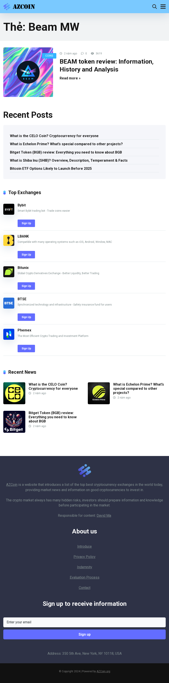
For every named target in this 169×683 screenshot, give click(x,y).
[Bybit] (8, 213)
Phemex (24, 330)
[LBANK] (8, 245)
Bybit (22, 205)
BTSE (22, 299)
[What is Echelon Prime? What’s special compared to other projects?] (99, 403)
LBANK (23, 236)
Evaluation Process (84, 577)
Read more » (70, 78)
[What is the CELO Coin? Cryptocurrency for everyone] (14, 403)
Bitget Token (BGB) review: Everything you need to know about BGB (66, 152)
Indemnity (84, 567)
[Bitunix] (8, 276)
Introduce (84, 546)
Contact (84, 588)
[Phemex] (8, 338)
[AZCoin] (20, 6)
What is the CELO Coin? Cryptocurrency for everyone (54, 136)
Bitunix (23, 268)
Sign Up (26, 223)
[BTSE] (8, 307)
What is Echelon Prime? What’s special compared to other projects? (66, 144)
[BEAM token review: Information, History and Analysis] (28, 72)
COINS (49, 55)
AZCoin (11, 485)
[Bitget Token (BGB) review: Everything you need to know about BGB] (14, 431)
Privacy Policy (84, 557)
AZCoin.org (103, 671)
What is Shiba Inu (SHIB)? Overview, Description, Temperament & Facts (69, 160)
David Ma (104, 515)
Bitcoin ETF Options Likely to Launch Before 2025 (51, 168)
